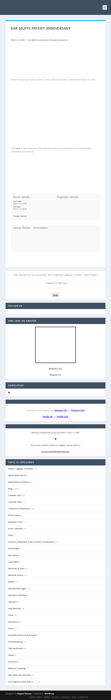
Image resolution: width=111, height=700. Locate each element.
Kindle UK (48, 416)
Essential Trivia (15, 522)
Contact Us (83, 697)
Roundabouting (15, 641)
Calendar (65, 697)
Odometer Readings (17, 595)
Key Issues (13, 555)
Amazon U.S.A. (55, 368)
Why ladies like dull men (19, 675)
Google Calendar (20, 216)
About (39, 697)
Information (40, 227)
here (18, 148)
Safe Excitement (15, 648)
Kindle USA (62, 416)
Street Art (12, 661)
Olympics (12, 602)
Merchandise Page (16, 588)
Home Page (13, 548)
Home (32, 697)
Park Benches (14, 608)
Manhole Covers (15, 575)
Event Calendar (15, 528)
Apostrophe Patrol (16, 475)
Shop (74, 697)
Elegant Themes (24, 693)
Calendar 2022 (14, 502)
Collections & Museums (19, 508)
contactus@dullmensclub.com (55, 451)
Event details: (21, 197)
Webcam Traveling (16, 668)
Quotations (13, 622)
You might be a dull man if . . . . (22, 682)
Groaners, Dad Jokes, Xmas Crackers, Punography (31, 542)
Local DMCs (13, 562)
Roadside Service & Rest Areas (22, 635)
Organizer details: (68, 197)
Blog (10, 488)
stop (54, 295)
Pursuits (55, 697)
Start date (17, 201)
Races (11, 628)
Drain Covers (14, 515)
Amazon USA (78, 410)
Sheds (11, 655)
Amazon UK (61, 410)
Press (10, 615)
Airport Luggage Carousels (20, 468)
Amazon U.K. (55, 374)
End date (17, 207)
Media (11, 581)
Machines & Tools (16, 568)
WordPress (49, 693)
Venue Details (21, 227)
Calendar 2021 (14, 495)
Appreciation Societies (18, 482)
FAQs (10, 535)
